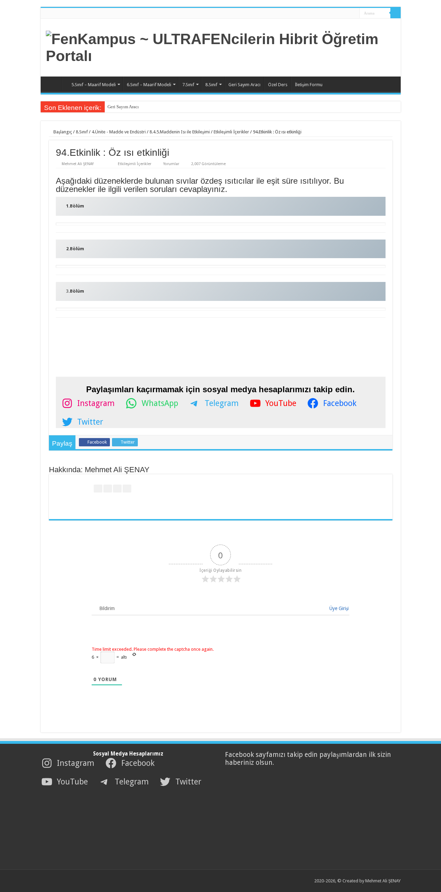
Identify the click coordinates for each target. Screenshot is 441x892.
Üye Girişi (338, 608)
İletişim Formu (308, 84)
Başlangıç (62, 131)
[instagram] (352, 13)
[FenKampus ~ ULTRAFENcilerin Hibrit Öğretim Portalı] (221, 46)
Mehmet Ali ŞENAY (78, 164)
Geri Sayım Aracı (244, 84)
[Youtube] (345, 13)
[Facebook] (332, 13)
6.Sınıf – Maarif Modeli (149, 84)
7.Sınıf (188, 84)
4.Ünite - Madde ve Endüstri (119, 131)
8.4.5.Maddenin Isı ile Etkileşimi (180, 131)
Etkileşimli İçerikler (231, 131)
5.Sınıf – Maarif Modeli (93, 84)
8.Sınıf (211, 84)
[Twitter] (338, 13)
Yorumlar (171, 164)
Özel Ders (277, 84)
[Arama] (395, 13)
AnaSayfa (53, 84)
